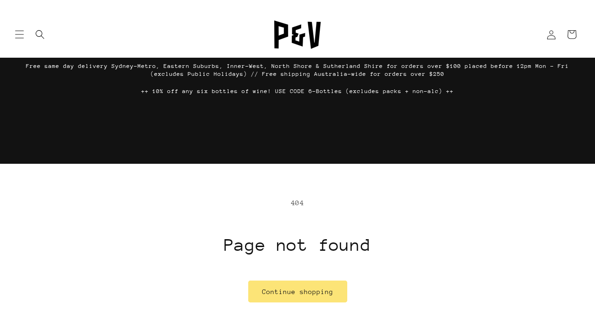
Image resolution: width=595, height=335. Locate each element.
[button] (19, 34)
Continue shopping (297, 291)
